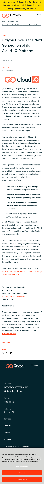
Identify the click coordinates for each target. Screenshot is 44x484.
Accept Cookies (22, 479)
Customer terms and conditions (17, 446)
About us (9, 401)
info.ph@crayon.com (16, 387)
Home (4, 21)
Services (7, 418)
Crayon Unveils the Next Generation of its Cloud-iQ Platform (21, 25)
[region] (22, 466)
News (17, 21)
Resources (8, 425)
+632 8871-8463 (13, 390)
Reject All (22, 473)
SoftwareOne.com (32, 5)
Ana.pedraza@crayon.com (13, 296)
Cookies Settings (22, 466)
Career (7, 432)
